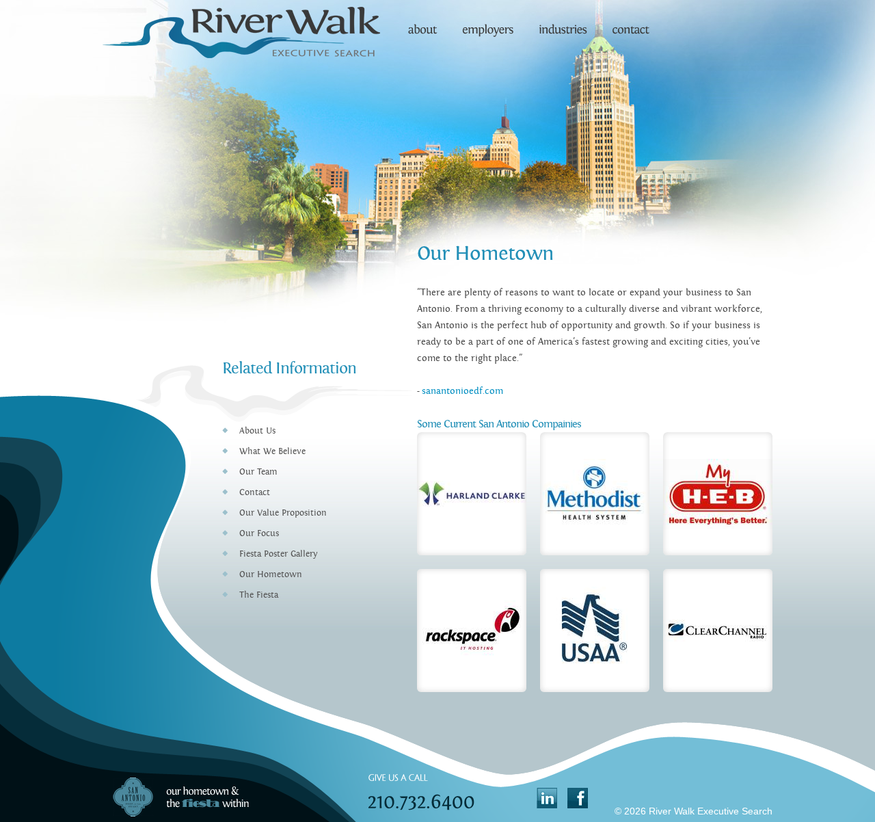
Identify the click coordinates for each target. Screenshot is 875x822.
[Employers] (488, 24)
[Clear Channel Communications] (717, 630)
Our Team (258, 471)
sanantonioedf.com (462, 391)
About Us (257, 430)
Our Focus (259, 533)
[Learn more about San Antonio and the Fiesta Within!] (179, 794)
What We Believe (272, 451)
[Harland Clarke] (471, 493)
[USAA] (594, 630)
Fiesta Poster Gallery (278, 553)
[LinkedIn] (547, 798)
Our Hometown (270, 574)
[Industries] (563, 24)
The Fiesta (258, 594)
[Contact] (628, 24)
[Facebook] (577, 798)
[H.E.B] (717, 493)
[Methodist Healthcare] (594, 493)
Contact (254, 492)
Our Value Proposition (283, 512)
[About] (422, 24)
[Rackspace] (471, 630)
